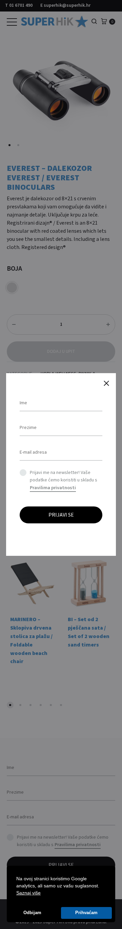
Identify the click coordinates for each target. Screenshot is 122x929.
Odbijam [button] (32, 912)
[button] (43, 893)
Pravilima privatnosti (53, 487)
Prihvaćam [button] (86, 912)
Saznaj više (28, 893)
